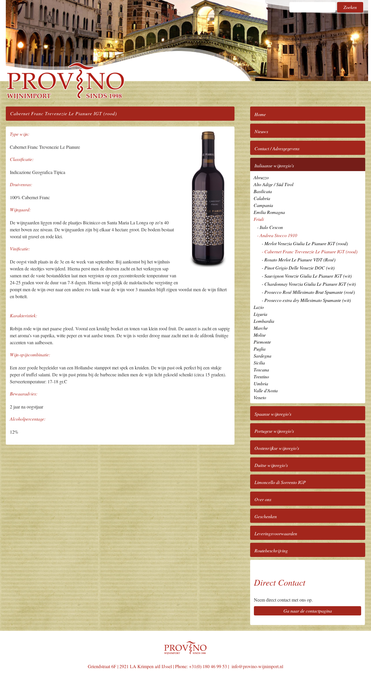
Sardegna (262, 356)
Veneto (260, 397)
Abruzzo (261, 177)
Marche (261, 328)
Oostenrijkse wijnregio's (276, 448)
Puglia (259, 349)
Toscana (261, 369)
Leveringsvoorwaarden (275, 533)
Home (260, 114)
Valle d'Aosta (266, 390)
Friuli (259, 219)
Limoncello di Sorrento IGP (280, 482)
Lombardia (264, 321)
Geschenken (265, 516)
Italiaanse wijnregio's (274, 165)
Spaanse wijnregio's (272, 414)
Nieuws (261, 131)
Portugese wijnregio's (274, 431)
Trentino (261, 376)
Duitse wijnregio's (271, 465)
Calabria (262, 198)
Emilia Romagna (269, 212)
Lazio (259, 307)
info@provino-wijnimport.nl (257, 666)
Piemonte (262, 342)
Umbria (261, 383)
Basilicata (263, 191)
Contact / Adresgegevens (276, 148)
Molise (260, 335)
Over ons (262, 499)
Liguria (260, 314)
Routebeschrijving (271, 550)
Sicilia (259, 363)
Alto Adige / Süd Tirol (273, 184)
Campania (263, 205)
